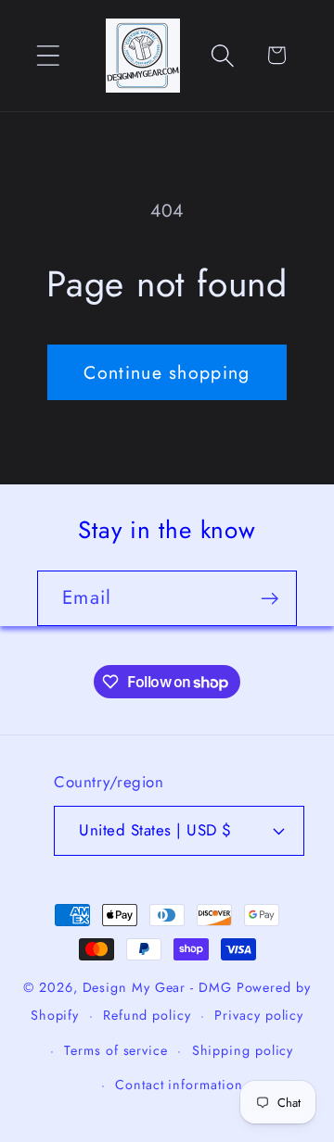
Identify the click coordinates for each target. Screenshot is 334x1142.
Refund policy (147, 1015)
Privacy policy (258, 1015)
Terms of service (116, 1050)
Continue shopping (167, 372)
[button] (47, 55)
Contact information (178, 1084)
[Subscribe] (269, 599)
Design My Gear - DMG (157, 987)
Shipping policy (243, 1050)
